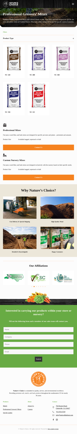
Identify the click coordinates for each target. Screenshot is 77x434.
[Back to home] (10, 4)
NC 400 (32, 75)
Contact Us (38, 147)
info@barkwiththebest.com (64, 415)
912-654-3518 (60, 412)
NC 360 (57, 75)
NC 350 (7, 112)
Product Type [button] (8, 38)
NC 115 (32, 112)
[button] (73, 4)
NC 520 (7, 75)
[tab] (31, 286)
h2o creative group (53, 429)
